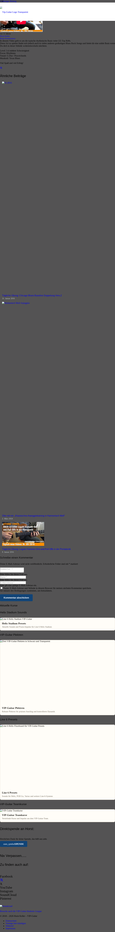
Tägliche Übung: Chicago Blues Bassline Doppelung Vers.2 (32, 295)
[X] (1, 880)
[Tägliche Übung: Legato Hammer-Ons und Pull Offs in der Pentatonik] (23, 545)
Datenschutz (11, 921)
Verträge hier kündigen (16, 923)
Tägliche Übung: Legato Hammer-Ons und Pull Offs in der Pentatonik (36, 549)
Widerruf (9, 926)
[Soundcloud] (6, 906)
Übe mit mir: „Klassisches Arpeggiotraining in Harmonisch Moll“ (33, 516)
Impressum (10, 928)
